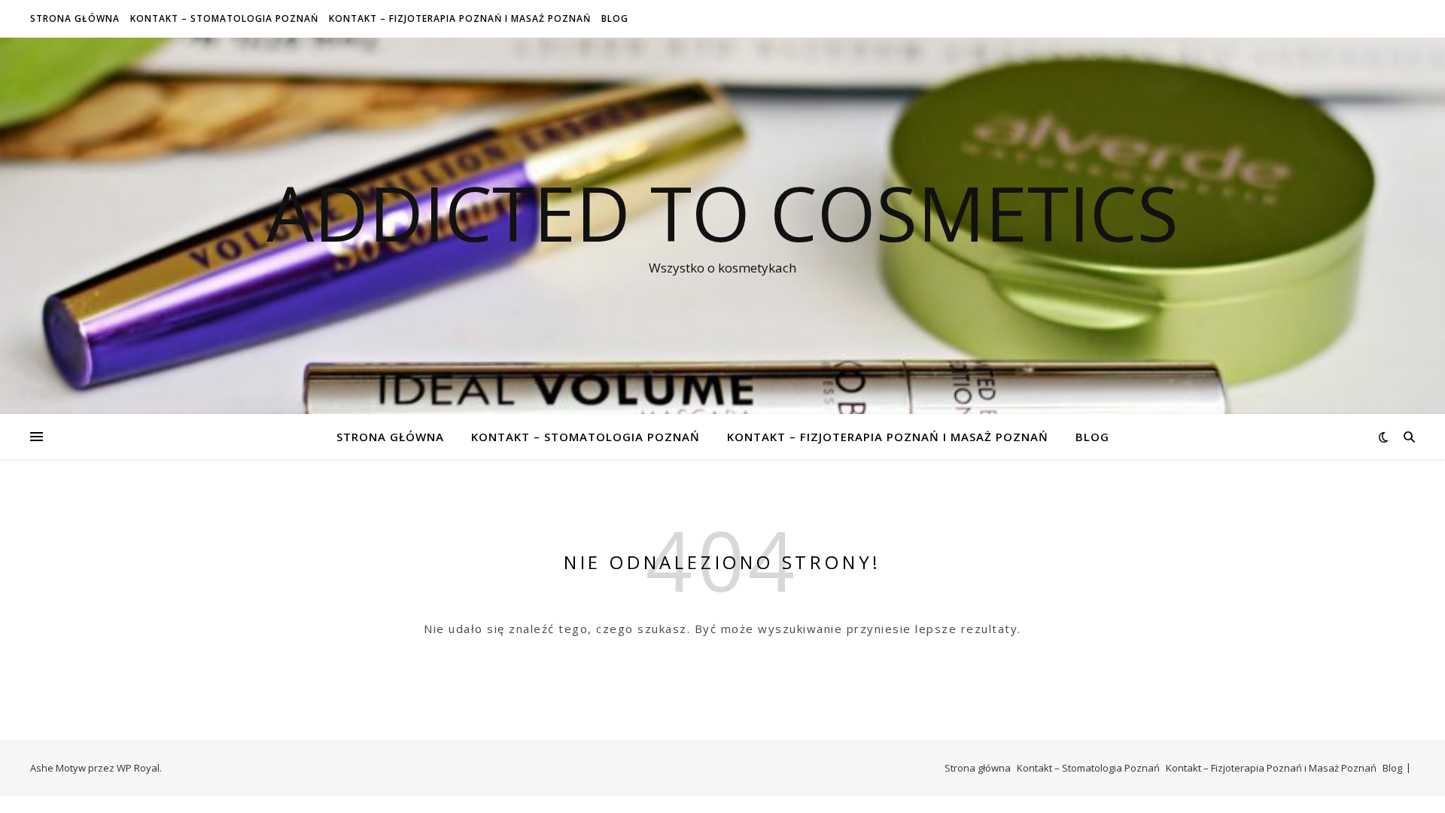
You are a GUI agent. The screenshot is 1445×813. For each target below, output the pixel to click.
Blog (614, 18)
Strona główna (75, 18)
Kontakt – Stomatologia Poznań (224, 18)
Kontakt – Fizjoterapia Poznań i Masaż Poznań (460, 18)
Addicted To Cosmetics (722, 212)
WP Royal (138, 768)
